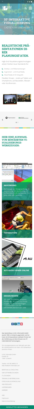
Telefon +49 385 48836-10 (10, 363)
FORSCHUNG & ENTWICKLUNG (11, 381)
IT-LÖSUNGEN (6, 375)
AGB (3, 395)
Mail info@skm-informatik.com (11, 365)
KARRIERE (5, 390)
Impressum (5, 398)
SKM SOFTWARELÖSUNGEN (10, 373)
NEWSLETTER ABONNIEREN (17, 407)
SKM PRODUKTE (7, 384)
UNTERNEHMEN (6, 387)
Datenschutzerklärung (8, 401)
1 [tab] (16, 122)
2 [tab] (17, 122)
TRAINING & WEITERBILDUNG (10, 378)
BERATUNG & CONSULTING (10, 370)
